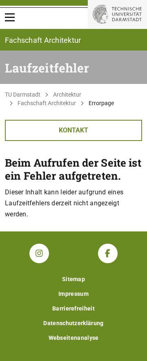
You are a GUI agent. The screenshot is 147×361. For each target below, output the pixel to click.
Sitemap (73, 279)
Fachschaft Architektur (47, 103)
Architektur (67, 94)
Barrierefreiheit (73, 308)
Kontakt (73, 130)
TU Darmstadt (22, 94)
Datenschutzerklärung (73, 323)
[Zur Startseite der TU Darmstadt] (117, 14)
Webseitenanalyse (74, 338)
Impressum (73, 294)
